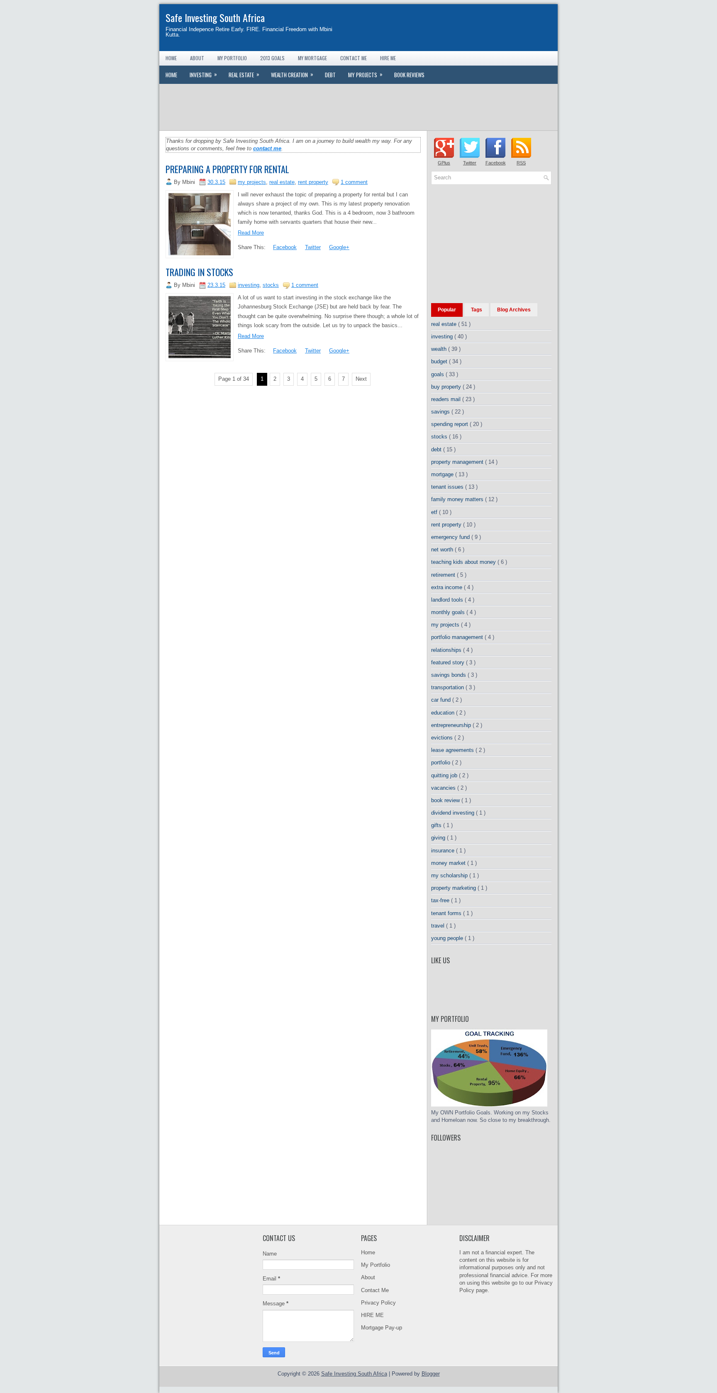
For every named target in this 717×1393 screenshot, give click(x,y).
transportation (448, 687)
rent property (313, 182)
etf (435, 512)
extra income (447, 587)
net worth (443, 549)
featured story (448, 662)
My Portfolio (232, 57)
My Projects (365, 74)
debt (437, 449)
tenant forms (447, 913)
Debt (330, 75)
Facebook (285, 247)
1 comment (354, 182)
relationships (447, 650)
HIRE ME (372, 1315)
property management (458, 462)
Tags (476, 310)
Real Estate (244, 74)
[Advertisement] (358, 106)
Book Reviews (409, 75)
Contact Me (353, 57)
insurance (443, 850)
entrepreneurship (452, 725)
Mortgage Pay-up (381, 1327)
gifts (437, 825)
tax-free (441, 900)
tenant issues (448, 487)
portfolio (441, 762)
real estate (282, 182)
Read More (251, 233)
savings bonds (449, 675)
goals (438, 374)
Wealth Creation (292, 74)
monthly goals (448, 612)
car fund (441, 700)
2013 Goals (272, 57)
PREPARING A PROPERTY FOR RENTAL (227, 169)
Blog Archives (514, 310)
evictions (442, 737)
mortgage (443, 474)
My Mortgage (312, 57)
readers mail (446, 399)
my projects (252, 182)
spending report (450, 424)
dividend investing (453, 813)
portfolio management (458, 637)
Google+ (339, 247)
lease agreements (453, 750)
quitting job (445, 775)
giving (439, 838)
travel (438, 926)
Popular (447, 310)
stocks (271, 285)
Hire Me (388, 57)
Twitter (313, 247)
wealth (439, 349)
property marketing (454, 888)
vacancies (444, 788)
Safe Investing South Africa (215, 17)
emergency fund (451, 537)
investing (248, 285)
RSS (521, 162)
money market (449, 863)
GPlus (444, 162)
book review (446, 800)
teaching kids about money (464, 562)
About (197, 57)
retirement (444, 575)
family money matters (458, 499)
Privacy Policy (378, 1303)
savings (441, 412)
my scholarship (450, 875)
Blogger (431, 1374)
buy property (447, 387)
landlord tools (448, 600)
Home (171, 57)
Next (361, 379)
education (443, 713)
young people (448, 938)
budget (440, 361)
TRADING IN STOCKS (199, 272)
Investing (203, 74)
